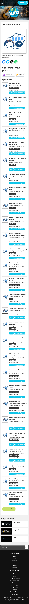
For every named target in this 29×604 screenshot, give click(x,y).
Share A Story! (13, 479)
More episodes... (9, 509)
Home (14, 556)
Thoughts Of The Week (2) (17, 308)
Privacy (14, 583)
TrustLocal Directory (15, 563)
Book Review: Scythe (15, 203)
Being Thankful (14, 465)
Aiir (27, 601)
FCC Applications (15, 578)
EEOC (14, 576)
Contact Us (14, 587)
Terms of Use (14, 585)
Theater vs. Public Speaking (18, 249)
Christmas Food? (14, 83)
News (14, 558)
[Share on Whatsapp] (16, 62)
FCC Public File (14, 580)
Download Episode (20, 92)
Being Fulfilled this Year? (17, 129)
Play (12, 92)
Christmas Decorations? (17, 174)
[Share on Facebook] (4, 62)
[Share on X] (12, 62)
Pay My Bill (15, 594)
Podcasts (14, 561)
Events (15, 565)
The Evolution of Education (17, 295)
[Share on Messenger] (8, 62)
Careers (14, 589)
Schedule (14, 567)
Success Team (14, 592)
